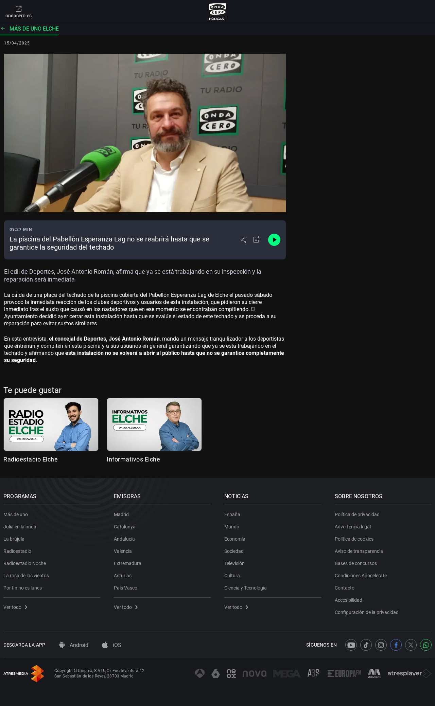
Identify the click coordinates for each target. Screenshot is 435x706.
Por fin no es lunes (22, 588)
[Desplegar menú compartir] (243, 240)
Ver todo (12, 607)
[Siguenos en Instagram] (381, 645)
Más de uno (15, 514)
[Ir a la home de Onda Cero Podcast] (217, 11)
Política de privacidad (357, 514)
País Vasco (125, 588)
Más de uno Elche (34, 28)
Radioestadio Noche (24, 563)
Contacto (344, 588)
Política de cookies (354, 539)
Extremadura (127, 563)
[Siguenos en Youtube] (351, 645)
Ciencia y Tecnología (245, 588)
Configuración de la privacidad (367, 612)
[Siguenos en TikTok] (366, 645)
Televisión (234, 563)
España (232, 514)
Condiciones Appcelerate (361, 575)
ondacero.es (18, 15)
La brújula (13, 539)
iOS (116, 645)
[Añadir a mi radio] (256, 240)
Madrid (121, 514)
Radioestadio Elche (30, 459)
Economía (234, 539)
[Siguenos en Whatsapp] (426, 645)
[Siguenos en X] (411, 645)
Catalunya (125, 526)
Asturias (123, 575)
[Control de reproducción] (274, 240)
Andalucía (124, 539)
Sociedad (234, 551)
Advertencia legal (353, 526)
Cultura (232, 575)
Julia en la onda (19, 526)
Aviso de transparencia (359, 551)
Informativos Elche (133, 459)
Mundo (231, 526)
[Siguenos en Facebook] (396, 645)
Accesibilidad (348, 600)
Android (78, 645)
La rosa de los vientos (26, 575)
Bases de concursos (356, 563)
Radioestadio (17, 551)
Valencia (123, 551)
